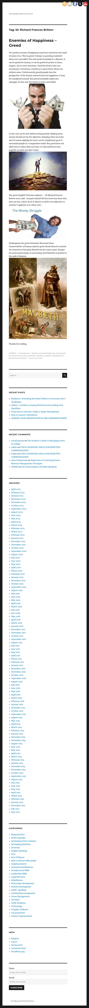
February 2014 (17, 760)
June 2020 (16, 561)
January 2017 (17, 665)
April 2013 (15, 792)
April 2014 (15, 753)
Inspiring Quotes (19, 864)
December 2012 (18, 805)
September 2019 (18, 587)
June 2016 (15, 688)
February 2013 (17, 799)
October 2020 (17, 548)
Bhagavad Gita (18, 834)
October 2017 (17, 636)
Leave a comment (35, 358)
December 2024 (18, 499)
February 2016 (17, 701)
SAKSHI (14, 467)
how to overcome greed (26, 356)
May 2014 (15, 750)
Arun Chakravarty (19, 460)
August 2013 (16, 779)
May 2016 (15, 691)
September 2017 (18, 639)
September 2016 (18, 678)
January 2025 (17, 496)
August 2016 (17, 681)
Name (11, 968)
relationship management (23, 893)
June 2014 (15, 747)
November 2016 (18, 672)
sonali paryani (17, 440)
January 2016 (17, 704)
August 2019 (17, 590)
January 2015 (17, 734)
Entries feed (16, 945)
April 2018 (15, 619)
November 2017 (18, 633)
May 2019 (15, 600)
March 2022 (16, 531)
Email (11, 977)
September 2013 (18, 776)
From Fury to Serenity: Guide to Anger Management (35, 411)
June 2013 (15, 786)
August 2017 (16, 642)
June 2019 (15, 597)
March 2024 (16, 525)
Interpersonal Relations (22, 867)
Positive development (21, 886)
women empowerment (21, 916)
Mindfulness (17, 880)
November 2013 (18, 769)
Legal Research (18, 877)
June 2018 (15, 613)
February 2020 (18, 574)
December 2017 (18, 629)
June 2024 (16, 515)
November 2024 (18, 502)
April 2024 (16, 522)
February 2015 (17, 730)
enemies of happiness (46, 353)
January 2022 (17, 538)
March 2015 (16, 727)
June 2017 (15, 649)
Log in (14, 942)
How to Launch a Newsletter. (24, 415)
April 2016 (16, 694)
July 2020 (15, 558)
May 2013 (15, 789)
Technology (16, 906)
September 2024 (18, 509)
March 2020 (16, 571)
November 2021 (18, 544)
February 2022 (18, 535)
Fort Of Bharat (17, 857)
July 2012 (15, 809)
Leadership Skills (19, 873)
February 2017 (17, 662)
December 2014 (18, 737)
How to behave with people (23, 860)
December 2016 (18, 668)
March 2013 (16, 796)
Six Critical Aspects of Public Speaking (39, 467)
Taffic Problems (18, 903)
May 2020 (15, 564)
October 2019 (17, 584)
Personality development (22, 883)
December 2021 (18, 541)
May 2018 (15, 616)
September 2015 (18, 714)
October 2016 (17, 675)
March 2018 (16, 623)
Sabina (14, 447)
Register (15, 938)
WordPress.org (18, 951)
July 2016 (15, 685)
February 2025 (18, 492)
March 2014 (16, 756)
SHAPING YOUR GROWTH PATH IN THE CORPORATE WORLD (39, 418)
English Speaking (19, 851)
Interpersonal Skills (20, 870)
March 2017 (16, 659)
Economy (15, 847)
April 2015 (15, 724)
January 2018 (17, 626)
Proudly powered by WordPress (22, 1001)
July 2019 (15, 593)
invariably (39, 356)
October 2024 (17, 505)
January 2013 (17, 802)
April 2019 (16, 603)
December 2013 (18, 766)
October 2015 (17, 711)
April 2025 (16, 489)
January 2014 (17, 763)
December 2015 (18, 708)
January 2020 (17, 577)
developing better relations (23, 841)
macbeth (47, 356)
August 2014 (16, 743)
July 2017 (15, 646)
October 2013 (17, 773)
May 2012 (15, 812)
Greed (58, 353)
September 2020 (18, 551)
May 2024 (15, 518)
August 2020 (17, 554)
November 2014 (18, 740)
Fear (13, 854)
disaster (35, 353)
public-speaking (18, 890)
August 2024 (17, 512)
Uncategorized (24, 353)
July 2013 (15, 783)
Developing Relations (21, 844)
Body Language (18, 838)
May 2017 (15, 652)
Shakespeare (57, 356)
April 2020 (16, 567)
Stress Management (20, 896)
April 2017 (15, 655)
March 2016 (16, 698)
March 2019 (16, 606)
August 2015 (16, 717)
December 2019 (18, 580)
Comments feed (18, 948)
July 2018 (15, 610)
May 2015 (15, 721)
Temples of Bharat (19, 909)
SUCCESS (15, 900)
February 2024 (18, 528)
